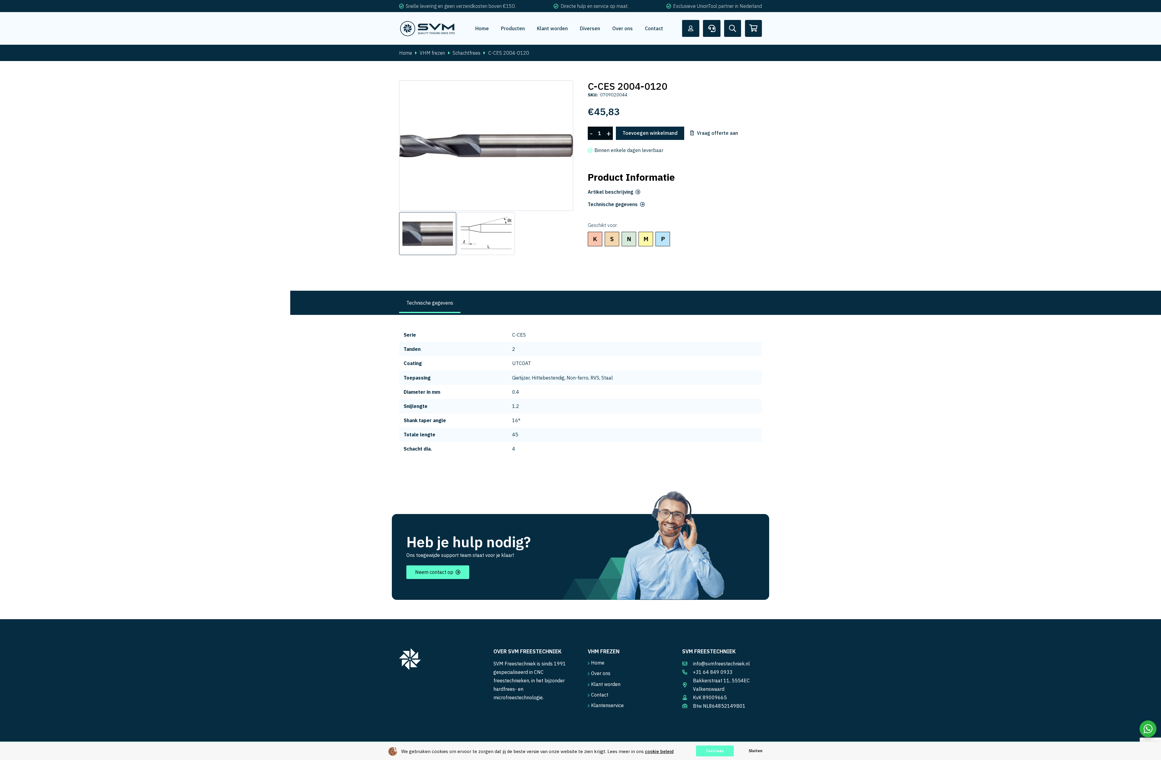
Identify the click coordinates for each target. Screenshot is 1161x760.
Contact (599, 695)
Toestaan (715, 750)
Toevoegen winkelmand (650, 133)
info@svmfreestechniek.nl (721, 664)
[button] (563, 90)
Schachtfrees (466, 53)
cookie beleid (659, 751)
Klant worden (605, 684)
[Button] (691, 28)
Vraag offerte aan (717, 133)
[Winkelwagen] (753, 28)
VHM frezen (432, 53)
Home (405, 53)
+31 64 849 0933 (713, 672)
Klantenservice (607, 705)
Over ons (600, 673)
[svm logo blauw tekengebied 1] (427, 28)
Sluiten (756, 750)
